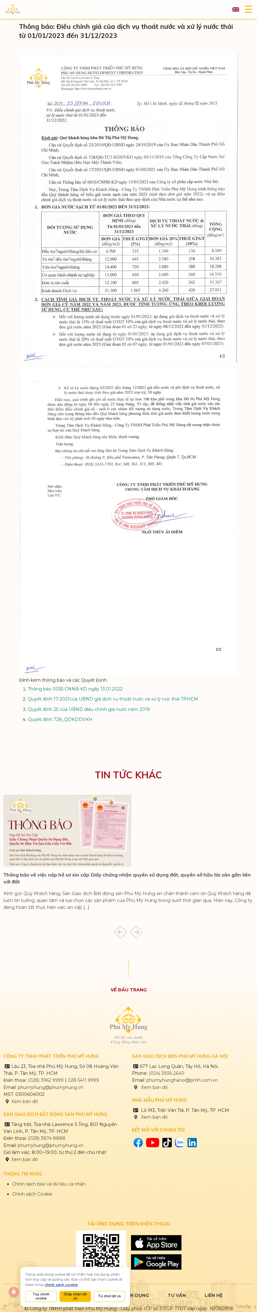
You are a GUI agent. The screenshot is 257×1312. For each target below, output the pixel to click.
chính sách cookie (61, 1285)
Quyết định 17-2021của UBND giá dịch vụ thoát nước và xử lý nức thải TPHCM (113, 699)
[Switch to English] (235, 9)
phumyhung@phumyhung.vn (50, 1087)
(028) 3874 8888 (47, 1138)
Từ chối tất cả (109, 1296)
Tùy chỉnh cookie (41, 1296)
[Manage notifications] (14, 1292)
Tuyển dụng (133, 1295)
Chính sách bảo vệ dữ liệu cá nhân (49, 1184)
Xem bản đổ (154, 1117)
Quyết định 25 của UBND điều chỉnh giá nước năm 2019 (89, 709)
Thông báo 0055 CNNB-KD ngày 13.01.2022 (75, 689)
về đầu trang (129, 990)
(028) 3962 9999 (46, 1080)
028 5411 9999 (83, 1080)
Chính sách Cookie (32, 1194)
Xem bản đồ (24, 1101)
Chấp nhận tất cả (75, 1296)
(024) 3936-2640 (166, 1073)
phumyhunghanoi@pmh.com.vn (182, 1080)
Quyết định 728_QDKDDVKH (60, 719)
